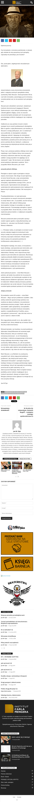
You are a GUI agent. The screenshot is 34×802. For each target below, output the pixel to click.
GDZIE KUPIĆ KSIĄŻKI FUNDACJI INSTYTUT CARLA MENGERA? (16, 471)
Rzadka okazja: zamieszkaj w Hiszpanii (14, 676)
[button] (31, 2)
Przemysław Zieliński (20, 724)
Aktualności (5, 33)
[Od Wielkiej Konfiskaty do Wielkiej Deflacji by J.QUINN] (5, 757)
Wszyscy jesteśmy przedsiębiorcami (13, 615)
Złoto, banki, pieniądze (7, 782)
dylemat (17, 391)
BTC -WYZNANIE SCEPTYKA (27, 470)
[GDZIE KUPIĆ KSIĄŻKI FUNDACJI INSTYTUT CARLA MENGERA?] (17, 465)
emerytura (23, 391)
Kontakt (19, 797)
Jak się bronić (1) (6, 669)
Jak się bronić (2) (6, 663)
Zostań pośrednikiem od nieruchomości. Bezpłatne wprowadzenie (14, 622)
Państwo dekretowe (6, 774)
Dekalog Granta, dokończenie (10, 695)
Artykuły (12, 33)
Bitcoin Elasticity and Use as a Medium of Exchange (22, 747)
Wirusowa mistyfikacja (8, 636)
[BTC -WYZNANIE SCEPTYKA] (28, 465)
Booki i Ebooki (5, 776)
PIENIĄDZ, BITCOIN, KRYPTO (9, 779)
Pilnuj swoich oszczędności (9, 642)
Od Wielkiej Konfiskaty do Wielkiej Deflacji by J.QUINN (21, 756)
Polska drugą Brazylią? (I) (9, 689)
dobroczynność (9, 391)
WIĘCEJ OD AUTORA (25, 458)
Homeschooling (5, 785)
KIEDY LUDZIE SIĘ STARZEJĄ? (5, 470)
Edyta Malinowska (6, 691)
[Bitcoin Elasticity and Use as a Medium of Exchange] (5, 748)
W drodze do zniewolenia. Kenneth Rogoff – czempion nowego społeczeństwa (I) (25, 412)
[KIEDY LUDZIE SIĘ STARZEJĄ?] (6, 465)
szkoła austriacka (15, 393)
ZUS (23, 393)
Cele (14, 797)
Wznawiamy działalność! (5, 409)
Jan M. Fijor (17, 431)
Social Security (5, 393)
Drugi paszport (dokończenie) (10, 682)
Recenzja (3, 788)
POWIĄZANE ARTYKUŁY (10, 458)
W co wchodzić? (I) (7, 630)
